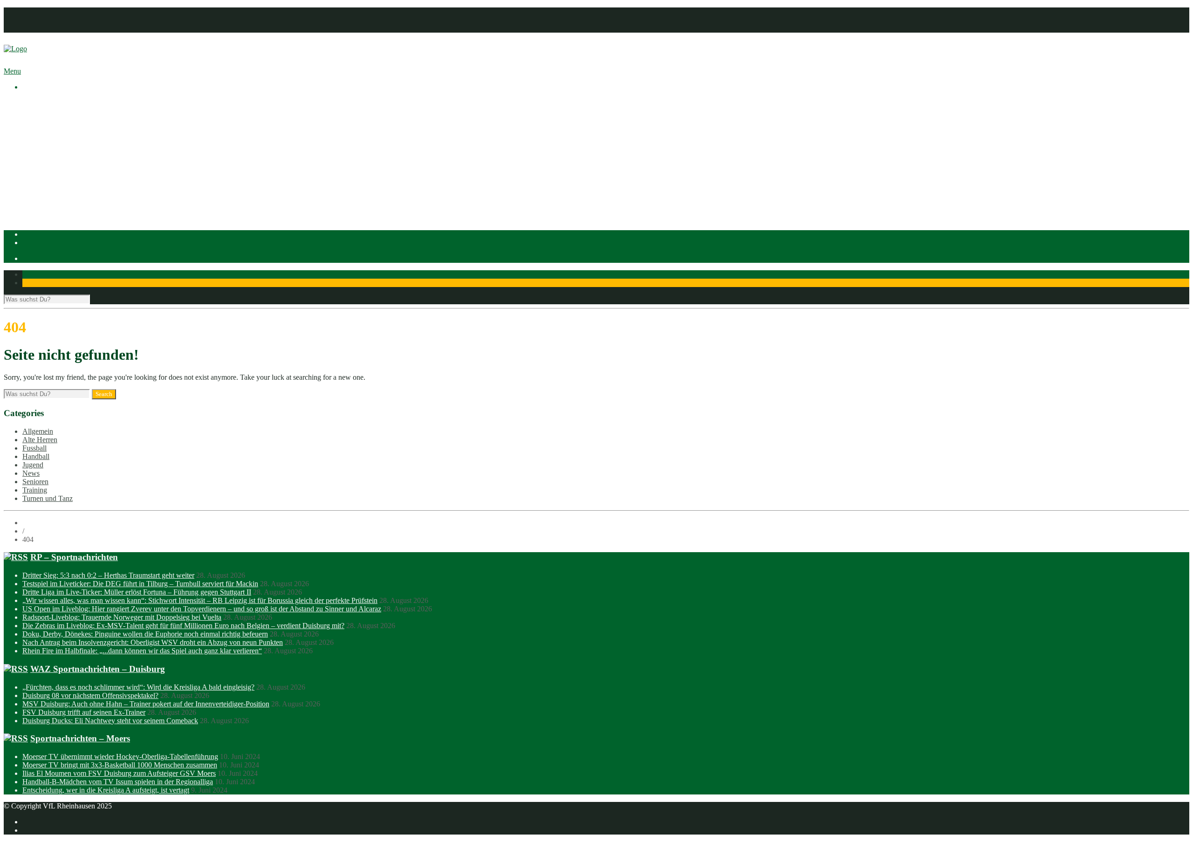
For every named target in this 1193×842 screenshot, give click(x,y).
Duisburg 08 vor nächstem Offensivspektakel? (90, 695)
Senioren (35, 482)
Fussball (53, 178)
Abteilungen (40, 161)
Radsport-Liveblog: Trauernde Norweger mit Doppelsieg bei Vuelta (121, 617)
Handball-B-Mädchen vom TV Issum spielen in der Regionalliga (117, 782)
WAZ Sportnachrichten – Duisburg (97, 669)
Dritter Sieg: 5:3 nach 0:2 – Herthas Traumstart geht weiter (108, 575)
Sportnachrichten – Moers (80, 738)
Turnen (51, 203)
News (31, 473)
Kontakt (34, 28)
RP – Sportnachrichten (74, 557)
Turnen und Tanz (47, 498)
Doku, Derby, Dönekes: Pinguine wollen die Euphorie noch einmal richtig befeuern (145, 634)
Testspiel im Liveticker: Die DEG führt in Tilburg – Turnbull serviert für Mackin (140, 584)
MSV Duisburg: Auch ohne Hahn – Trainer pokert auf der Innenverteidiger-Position (145, 704)
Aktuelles (36, 103)
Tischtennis (57, 195)
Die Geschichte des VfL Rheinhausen (96, 145)
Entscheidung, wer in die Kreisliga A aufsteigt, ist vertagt (105, 790)
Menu (12, 71)
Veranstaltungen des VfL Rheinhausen (97, 119)
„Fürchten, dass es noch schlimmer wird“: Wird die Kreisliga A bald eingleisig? (138, 687)
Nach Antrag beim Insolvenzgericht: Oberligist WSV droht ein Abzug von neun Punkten (152, 642)
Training (34, 490)
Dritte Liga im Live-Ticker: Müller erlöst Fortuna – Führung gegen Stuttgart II (136, 592)
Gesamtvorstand (65, 128)
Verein (31, 111)
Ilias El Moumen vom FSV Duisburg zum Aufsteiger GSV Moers (119, 773)
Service (52, 153)
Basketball (56, 170)
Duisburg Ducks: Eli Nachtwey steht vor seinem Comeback (110, 721)
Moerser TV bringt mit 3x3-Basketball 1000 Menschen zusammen (119, 765)
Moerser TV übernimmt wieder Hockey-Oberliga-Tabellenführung (120, 756)
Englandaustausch (67, 136)
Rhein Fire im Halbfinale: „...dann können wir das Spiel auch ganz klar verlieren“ (142, 651)
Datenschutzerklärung (54, 20)
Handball (54, 187)
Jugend (32, 465)
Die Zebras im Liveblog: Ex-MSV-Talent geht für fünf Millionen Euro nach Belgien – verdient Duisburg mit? (183, 626)
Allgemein (37, 431)
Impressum (38, 11)
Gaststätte (36, 212)
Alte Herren (39, 440)
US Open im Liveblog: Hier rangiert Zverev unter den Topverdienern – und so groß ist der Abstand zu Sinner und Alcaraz (201, 609)
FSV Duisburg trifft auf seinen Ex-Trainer (83, 712)
